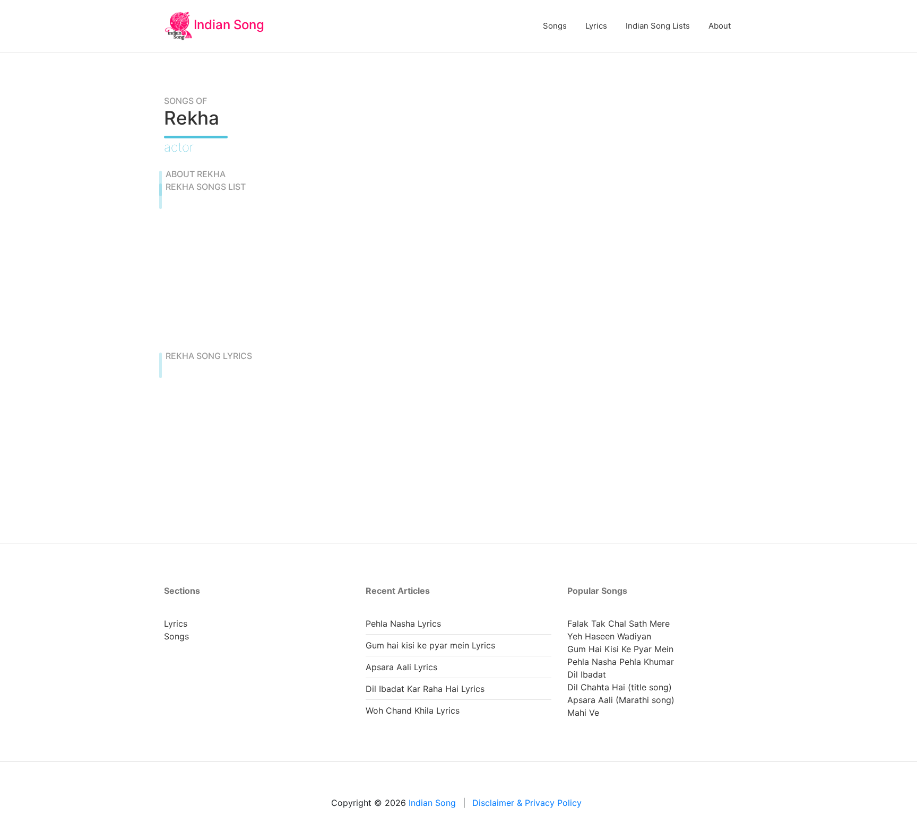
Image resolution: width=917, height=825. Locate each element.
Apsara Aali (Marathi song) (620, 700)
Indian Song (229, 24)
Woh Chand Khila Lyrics (413, 710)
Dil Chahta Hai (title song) (619, 687)
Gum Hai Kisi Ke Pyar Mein (620, 649)
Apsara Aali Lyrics (401, 667)
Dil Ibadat (586, 674)
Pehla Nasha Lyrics (403, 623)
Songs (555, 26)
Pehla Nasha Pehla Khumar (620, 661)
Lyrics (596, 26)
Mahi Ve (583, 712)
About (719, 26)
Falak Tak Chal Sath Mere (618, 623)
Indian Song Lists (658, 26)
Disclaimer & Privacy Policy (527, 802)
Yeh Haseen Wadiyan (609, 636)
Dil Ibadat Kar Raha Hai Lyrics (425, 688)
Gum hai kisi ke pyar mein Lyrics (430, 645)
